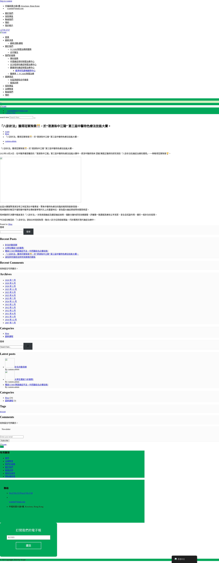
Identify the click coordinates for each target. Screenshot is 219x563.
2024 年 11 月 (11, 301)
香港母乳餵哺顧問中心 (25, 71)
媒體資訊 (9, 77)
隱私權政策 (10, 476)
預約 (7, 22)
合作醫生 (14, 52)
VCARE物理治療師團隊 (20, 49)
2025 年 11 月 (11, 289)
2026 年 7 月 (10, 280)
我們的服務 (10, 55)
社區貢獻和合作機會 (19, 80)
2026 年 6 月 (10, 283)
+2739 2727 (5, 30)
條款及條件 (10, 473)
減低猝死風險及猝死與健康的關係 (20, 257)
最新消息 (9, 40)
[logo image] (3, 106)
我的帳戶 (9, 25)
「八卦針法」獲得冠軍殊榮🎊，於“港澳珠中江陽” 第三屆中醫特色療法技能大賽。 (42, 254)
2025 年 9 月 (10, 292)
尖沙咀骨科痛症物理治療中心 (23, 64)
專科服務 (14, 58)
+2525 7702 (10, 113)
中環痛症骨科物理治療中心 (22, 61)
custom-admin (10, 141)
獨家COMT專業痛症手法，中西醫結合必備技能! (26, 251)
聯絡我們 (9, 19)
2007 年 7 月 (10, 323)
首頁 (7, 37)
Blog (10, 224)
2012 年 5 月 (10, 307)
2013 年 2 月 (10, 304)
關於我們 (9, 13)
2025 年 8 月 (10, 295)
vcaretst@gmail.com (15, 8)
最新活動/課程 (16, 43)
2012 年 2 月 (10, 311)
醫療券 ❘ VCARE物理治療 (22, 74)
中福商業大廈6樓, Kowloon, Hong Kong (22, 6)
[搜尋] (27, 346)
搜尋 (2, 227)
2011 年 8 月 (10, 314)
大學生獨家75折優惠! (14, 248)
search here (4, 117)
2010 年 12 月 (11, 320)
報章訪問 (14, 83)
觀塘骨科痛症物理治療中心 (22, 68)
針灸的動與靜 (11, 245)
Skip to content (6, 1)
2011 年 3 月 (10, 317)
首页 (7, 458)
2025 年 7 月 (10, 298)
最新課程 (9, 336)
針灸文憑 (3, 412)
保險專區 (9, 16)
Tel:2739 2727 (15, 493)
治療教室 (9, 89)
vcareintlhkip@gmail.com (17, 111)
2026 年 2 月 (10, 286)
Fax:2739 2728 (27, 493)
